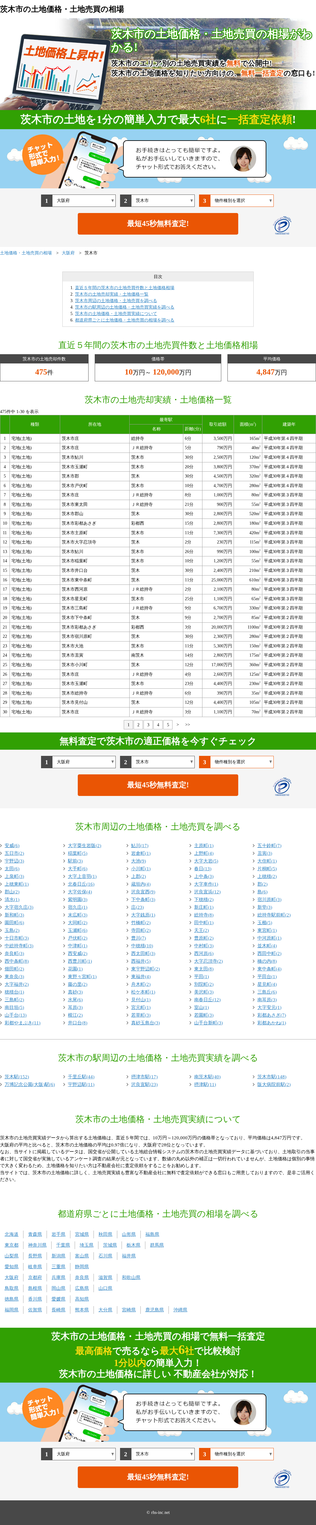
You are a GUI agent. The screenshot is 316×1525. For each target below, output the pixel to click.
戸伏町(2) (77, 938)
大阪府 (12, 1277)
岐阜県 (35, 1266)
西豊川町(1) (80, 961)
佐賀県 (35, 1309)
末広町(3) (77, 914)
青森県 (35, 1234)
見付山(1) (141, 999)
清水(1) (12, 899)
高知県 (82, 1299)
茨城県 (110, 1245)
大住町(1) (267, 861)
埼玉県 (87, 1245)
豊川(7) (138, 938)
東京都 (12, 1245)
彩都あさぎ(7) (271, 1015)
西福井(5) (141, 961)
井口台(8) (77, 1022)
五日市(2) (14, 853)
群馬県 (157, 1245)
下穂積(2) (204, 899)
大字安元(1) (269, 1007)
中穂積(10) (142, 945)
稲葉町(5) (77, 853)
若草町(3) (141, 1015)
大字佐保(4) (80, 891)
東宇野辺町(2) (145, 968)
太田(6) (12, 868)
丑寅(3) (264, 853)
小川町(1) (141, 868)
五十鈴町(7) (269, 845)
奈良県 (82, 1277)
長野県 (35, 1255)
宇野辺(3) (14, 861)
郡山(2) (12, 891)
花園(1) (75, 968)
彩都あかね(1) (271, 1022)
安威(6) (12, 845)
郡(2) (262, 884)
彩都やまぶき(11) (22, 1022)
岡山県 (58, 1288)
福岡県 (12, 1309)
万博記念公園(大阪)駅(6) (30, 1084)
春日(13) (202, 868)
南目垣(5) (14, 1007)
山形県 (129, 1234)
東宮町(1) (267, 930)
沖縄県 (180, 1309)
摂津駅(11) (205, 1084)
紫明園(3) (77, 899)
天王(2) (201, 930)
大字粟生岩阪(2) (84, 845)
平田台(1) (267, 976)
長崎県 (58, 1309)
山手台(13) (16, 1015)
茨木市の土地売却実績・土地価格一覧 (111, 294)
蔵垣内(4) (141, 884)
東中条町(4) (269, 968)
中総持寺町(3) (19, 945)
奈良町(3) (14, 953)
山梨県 (12, 1255)
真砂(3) (75, 992)
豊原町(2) (204, 938)
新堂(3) (264, 907)
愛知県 (12, 1266)
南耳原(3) (267, 999)
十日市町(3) (17, 938)
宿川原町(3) (269, 899)
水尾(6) (75, 999)
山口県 (105, 1288)
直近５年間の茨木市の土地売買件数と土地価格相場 (124, 287)
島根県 (35, 1288)
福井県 (129, 1255)
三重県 (58, 1266)
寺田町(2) (141, 930)
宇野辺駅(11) (81, 1084)
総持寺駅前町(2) (274, 914)
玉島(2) (12, 930)
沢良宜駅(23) (144, 1084)
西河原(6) (204, 953)
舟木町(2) (141, 984)
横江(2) (75, 1015)
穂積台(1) (14, 992)
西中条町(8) (17, 961)
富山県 (82, 1255)
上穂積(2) (267, 876)
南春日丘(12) (207, 999)
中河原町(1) (269, 938)
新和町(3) (14, 914)
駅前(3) (75, 861)
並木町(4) (267, 945)
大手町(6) (77, 868)
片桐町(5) (267, 868)
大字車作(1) (206, 884)
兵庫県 (58, 1277)
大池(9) (138, 861)
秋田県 (105, 1234)
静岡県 (82, 1266)
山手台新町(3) (208, 1022)
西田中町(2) (269, 953)
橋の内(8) (267, 961)
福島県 (152, 1234)
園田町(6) (14, 922)
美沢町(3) (204, 992)
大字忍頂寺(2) (208, 961)
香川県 (35, 1299)
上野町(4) (204, 853)
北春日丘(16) (81, 884)
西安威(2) (77, 953)
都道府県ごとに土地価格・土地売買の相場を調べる (124, 320)
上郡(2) (138, 876)
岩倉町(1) (141, 853)
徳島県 (12, 1299)
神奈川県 (37, 1245)
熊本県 (82, 1309)
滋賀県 (105, 1277)
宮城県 (82, 1234)
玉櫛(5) (264, 922)
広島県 (82, 1288)
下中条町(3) (143, 899)
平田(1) (201, 976)
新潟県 (58, 1255)
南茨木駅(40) (207, 1076)
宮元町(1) (141, 1007)
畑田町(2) (14, 968)
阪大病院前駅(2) (274, 1084)
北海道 (12, 1234)
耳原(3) (75, 1007)
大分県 (105, 1309)
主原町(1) (204, 845)
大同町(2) (77, 922)
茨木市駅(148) (271, 1076)
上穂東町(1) (17, 884)
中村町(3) (204, 945)
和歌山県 (131, 1277)
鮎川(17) (139, 845)
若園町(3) (204, 1015)
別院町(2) (204, 984)
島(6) (262, 891)
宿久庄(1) (77, 907)
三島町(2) (14, 999)
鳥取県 (12, 1288)
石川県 (105, 1255)
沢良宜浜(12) (207, 891)
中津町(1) (77, 945)
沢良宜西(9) (143, 891)
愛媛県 (58, 1299)
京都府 (35, 1277)
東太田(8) (204, 968)
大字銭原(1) (143, 914)
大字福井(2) (17, 984)
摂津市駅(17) (144, 1076)
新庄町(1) (204, 907)
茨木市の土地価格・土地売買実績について (116, 313)
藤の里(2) (77, 984)
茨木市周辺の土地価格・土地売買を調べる (116, 300)
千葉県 (63, 1245)
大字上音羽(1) (82, 876)
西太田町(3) (143, 953)
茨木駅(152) (17, 1076)
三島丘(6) (267, 992)
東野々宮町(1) (82, 976)
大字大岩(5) (206, 861)
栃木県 (133, 1245)
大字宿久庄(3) (19, 907)
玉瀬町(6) (77, 930)
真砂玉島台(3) (145, 1022)
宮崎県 (129, 1309)
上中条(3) (204, 876)
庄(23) (137, 907)
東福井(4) (141, 976)
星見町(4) (267, 984)
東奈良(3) (14, 976)
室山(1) (201, 1007)
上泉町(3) (14, 876)
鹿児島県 (154, 1309)
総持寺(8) (204, 914)
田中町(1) (204, 922)
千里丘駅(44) (81, 1076)
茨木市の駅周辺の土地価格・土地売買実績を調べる (124, 307)
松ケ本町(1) (143, 992)
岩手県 (58, 1234)
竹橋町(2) (141, 922)
